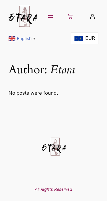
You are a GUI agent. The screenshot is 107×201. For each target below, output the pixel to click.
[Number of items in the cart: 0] (70, 16)
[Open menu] (50, 16)
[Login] (92, 16)
